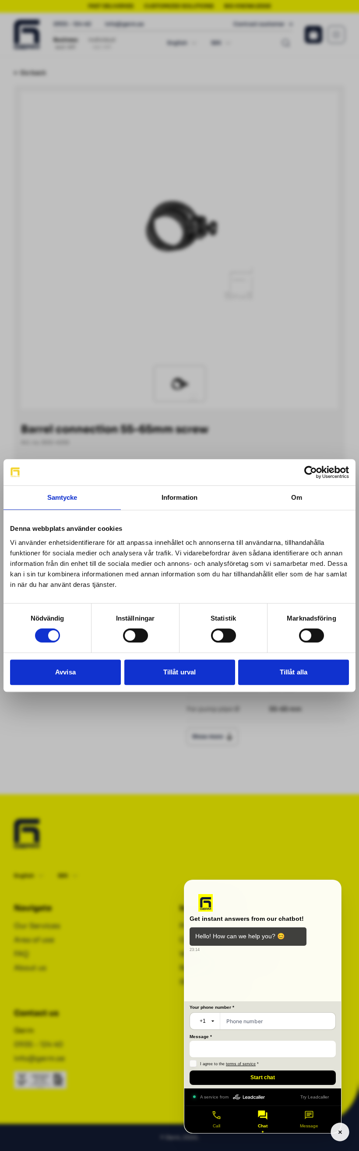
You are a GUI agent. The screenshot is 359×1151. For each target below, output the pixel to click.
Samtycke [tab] (62, 497)
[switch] (135, 635)
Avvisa (65, 672)
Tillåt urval (179, 672)
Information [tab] (179, 497)
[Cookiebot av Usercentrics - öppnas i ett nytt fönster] (310, 472)
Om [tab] (296, 497)
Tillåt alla (293, 672)
